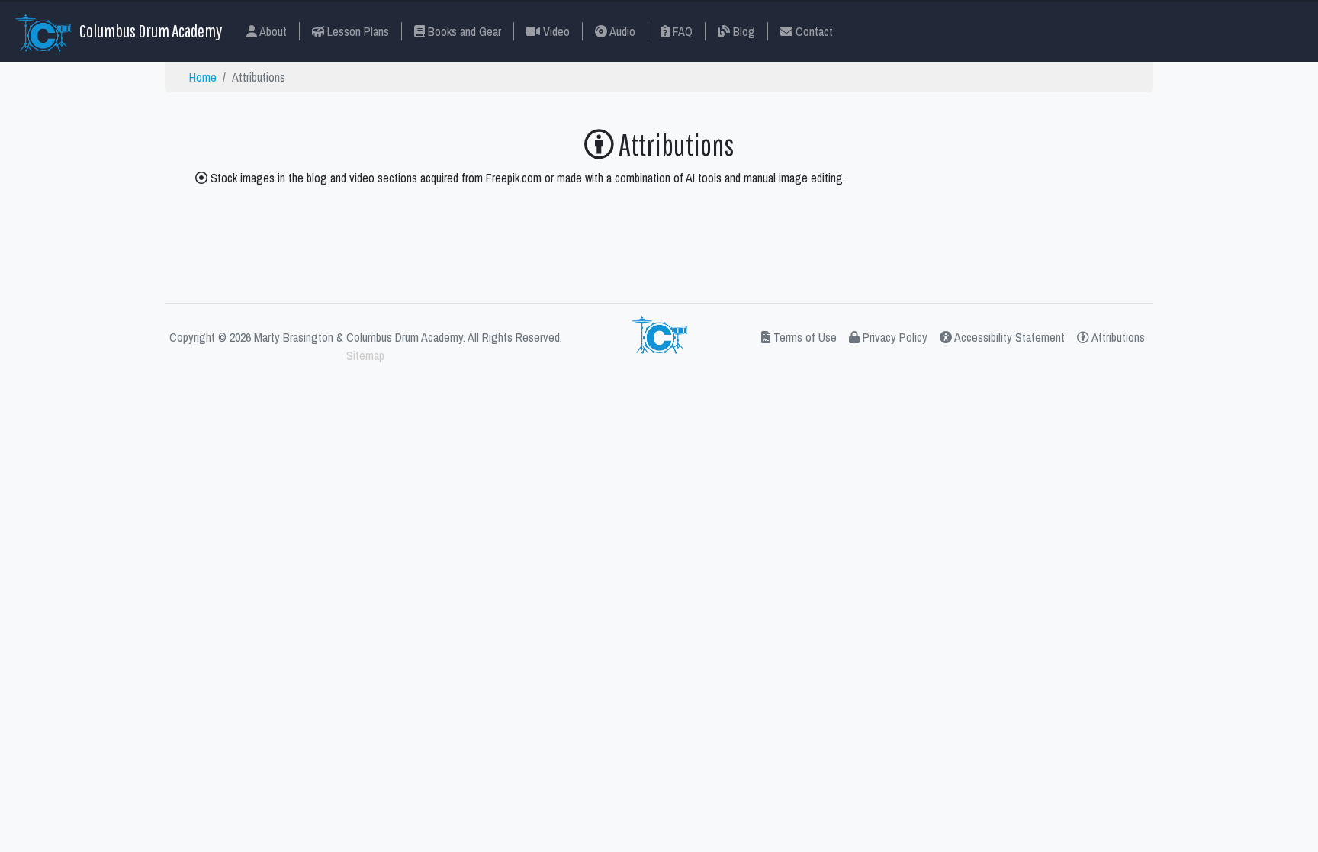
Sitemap (365, 355)
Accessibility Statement (1008, 337)
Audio (621, 31)
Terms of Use (803, 337)
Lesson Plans (356, 31)
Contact (812, 31)
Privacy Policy (893, 337)
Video (555, 31)
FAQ (681, 31)
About (272, 31)
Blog (742, 31)
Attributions (1117, 337)
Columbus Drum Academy (149, 30)
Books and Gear (463, 31)
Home (203, 77)
